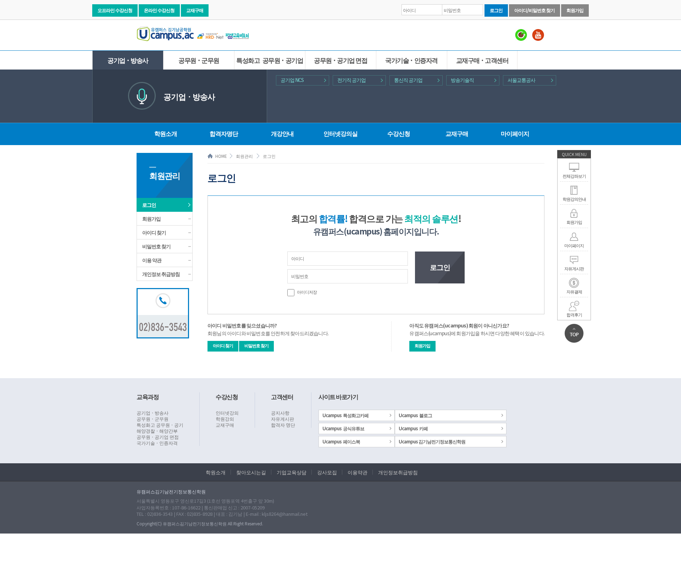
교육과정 (148, 396)
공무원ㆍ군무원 (198, 60)
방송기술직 (462, 79)
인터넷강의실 (340, 133)
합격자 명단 (283, 424)
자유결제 (574, 291)
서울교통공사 (521, 79)
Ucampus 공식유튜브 (343, 428)
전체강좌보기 (574, 176)
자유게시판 (574, 268)
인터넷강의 (227, 412)
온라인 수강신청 (159, 10)
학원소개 (165, 133)
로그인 (496, 10)
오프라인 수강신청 (115, 10)
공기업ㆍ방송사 (127, 60)
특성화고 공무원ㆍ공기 (160, 424)
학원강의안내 (574, 199)
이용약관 (357, 472)
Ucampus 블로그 (415, 415)
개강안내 (282, 133)
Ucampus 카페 (413, 428)
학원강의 (225, 418)
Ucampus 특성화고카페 (345, 415)
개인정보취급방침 (398, 472)
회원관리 (244, 156)
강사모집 (327, 472)
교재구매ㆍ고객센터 (482, 60)
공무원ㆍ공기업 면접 (340, 60)
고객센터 (282, 396)
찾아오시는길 (251, 472)
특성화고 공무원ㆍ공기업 (269, 60)
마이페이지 (574, 245)
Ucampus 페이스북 (341, 441)
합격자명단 (224, 133)
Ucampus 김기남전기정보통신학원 (432, 441)
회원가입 (574, 10)
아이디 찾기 (154, 232)
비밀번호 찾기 (156, 246)
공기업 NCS (292, 79)
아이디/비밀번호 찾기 (534, 10)
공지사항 (280, 412)
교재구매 (194, 10)
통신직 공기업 (408, 79)
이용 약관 (151, 260)
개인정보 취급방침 (161, 273)
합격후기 (574, 314)
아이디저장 (306, 292)
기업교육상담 (291, 472)
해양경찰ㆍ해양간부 (157, 430)
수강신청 (398, 133)
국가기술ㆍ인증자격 (411, 60)
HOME (221, 156)
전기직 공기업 (351, 79)
